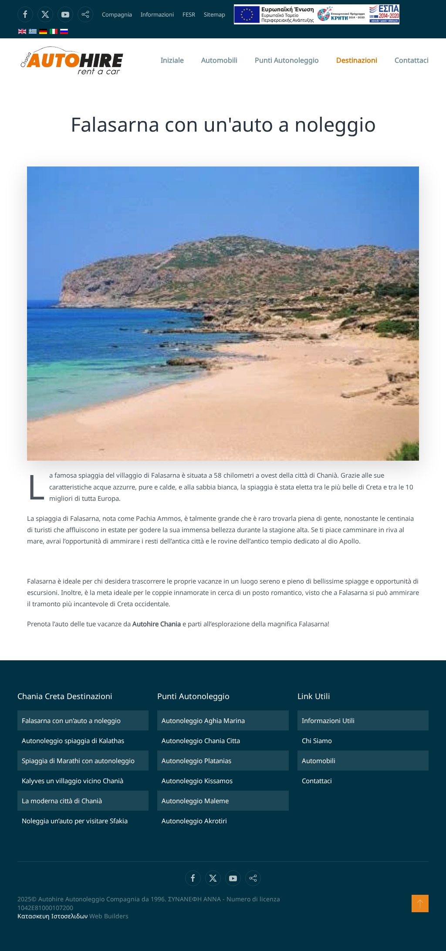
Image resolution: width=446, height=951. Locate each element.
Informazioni (157, 14)
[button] (420, 903)
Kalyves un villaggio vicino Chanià (72, 780)
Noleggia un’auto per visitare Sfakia (75, 820)
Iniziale (172, 60)
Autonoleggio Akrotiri (194, 820)
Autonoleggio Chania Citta (201, 740)
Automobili (219, 60)
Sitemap (214, 14)
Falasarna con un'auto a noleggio (71, 720)
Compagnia (117, 14)
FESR (188, 14)
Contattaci (412, 60)
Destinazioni (356, 60)
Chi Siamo (317, 740)
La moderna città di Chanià (62, 800)
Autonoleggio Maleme (195, 800)
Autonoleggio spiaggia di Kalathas (73, 740)
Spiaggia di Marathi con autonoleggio (78, 760)
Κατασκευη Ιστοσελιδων (52, 916)
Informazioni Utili (328, 720)
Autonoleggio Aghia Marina (203, 720)
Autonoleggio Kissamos (197, 780)
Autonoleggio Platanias (196, 760)
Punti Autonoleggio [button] (287, 60)
